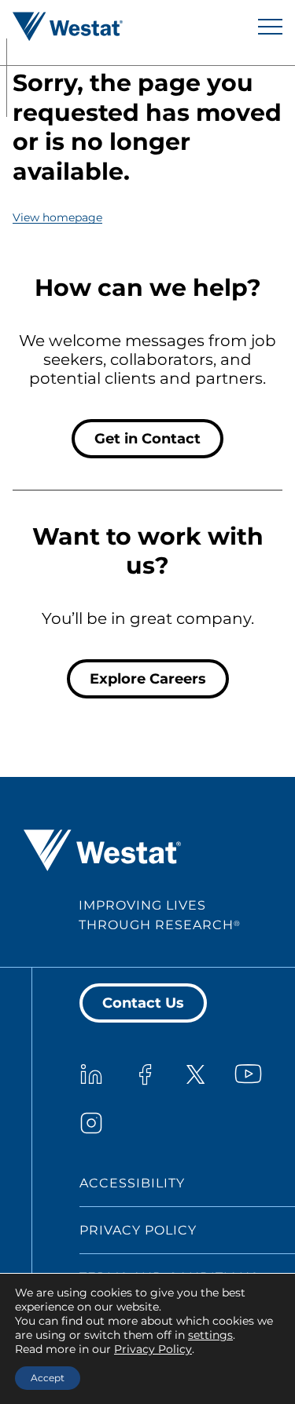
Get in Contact (147, 438)
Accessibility (132, 1183)
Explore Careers (148, 678)
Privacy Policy (138, 1230)
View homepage (57, 217)
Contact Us (143, 1003)
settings (210, 1335)
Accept (48, 1378)
